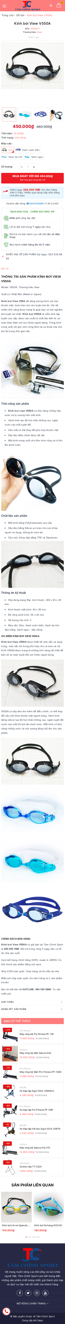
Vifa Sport (25, 1163)
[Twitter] (28, 1293)
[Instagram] (37, 1293)
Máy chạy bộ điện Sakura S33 (35, 1053)
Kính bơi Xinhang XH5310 (48, 1225)
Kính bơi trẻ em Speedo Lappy (18, 1225)
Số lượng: (7, 166)
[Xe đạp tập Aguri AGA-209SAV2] (10, 1091)
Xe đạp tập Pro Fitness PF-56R (36, 1109)
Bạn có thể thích (17, 1021)
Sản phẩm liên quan (32, 1185)
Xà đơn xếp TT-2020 (31, 1166)
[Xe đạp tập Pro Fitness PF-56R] (10, 1110)
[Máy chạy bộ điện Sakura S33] (10, 1053)
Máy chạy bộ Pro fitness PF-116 (37, 1034)
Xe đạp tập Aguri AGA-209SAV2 (37, 1090)
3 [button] (33, 1237)
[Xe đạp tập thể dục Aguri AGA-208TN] (10, 1129)
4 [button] (38, 1237)
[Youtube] (45, 1293)
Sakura (23, 1049)
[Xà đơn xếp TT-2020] (10, 1167)
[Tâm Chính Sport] (27, 5)
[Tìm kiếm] (51, 6)
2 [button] (29, 1237)
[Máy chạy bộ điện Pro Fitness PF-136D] (10, 1072)
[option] (32, 65)
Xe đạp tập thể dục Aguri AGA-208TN (40, 1128)
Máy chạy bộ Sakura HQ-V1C (35, 1147)
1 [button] (26, 1237)
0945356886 (36, 203)
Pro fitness (25, 1030)
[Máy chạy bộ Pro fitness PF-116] (10, 1035)
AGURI (23, 1087)
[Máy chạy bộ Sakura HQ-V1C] (10, 1148)
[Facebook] (20, 1293)
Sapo (40, 1320)
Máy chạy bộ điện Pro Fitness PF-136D (40, 1071)
